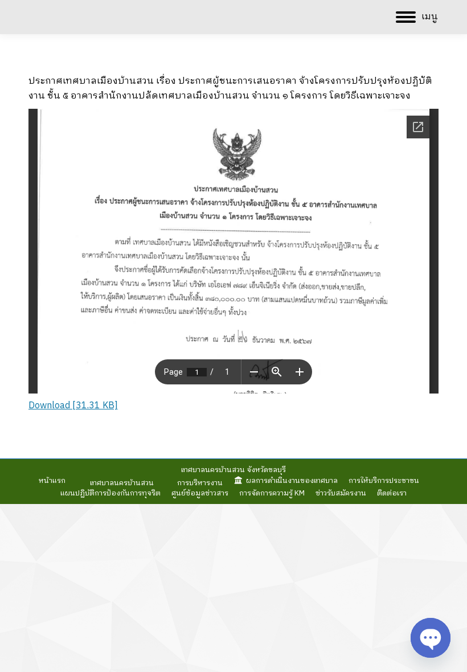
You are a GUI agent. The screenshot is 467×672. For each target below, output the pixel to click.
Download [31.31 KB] (73, 405)
